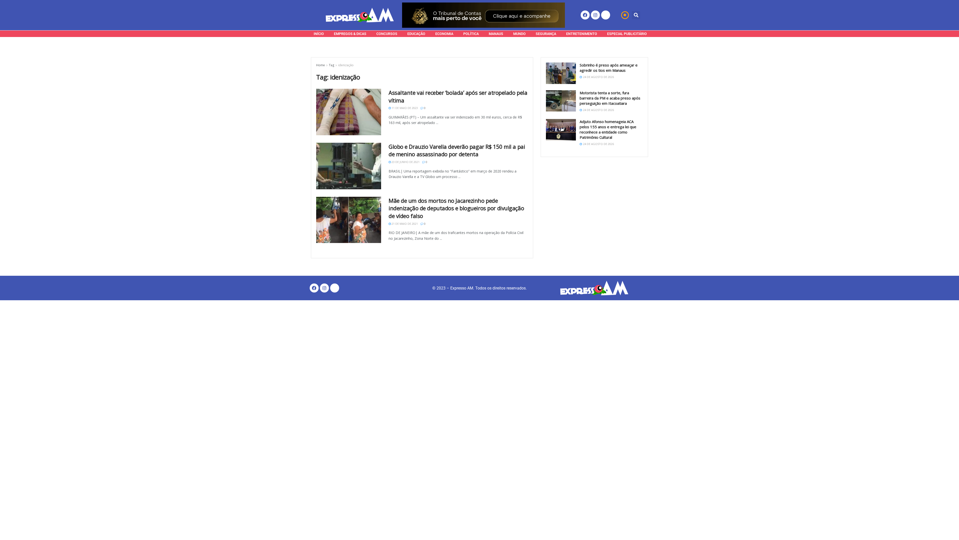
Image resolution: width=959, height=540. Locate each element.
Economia (444, 34)
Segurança (546, 34)
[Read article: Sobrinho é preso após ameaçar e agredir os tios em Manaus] (561, 73)
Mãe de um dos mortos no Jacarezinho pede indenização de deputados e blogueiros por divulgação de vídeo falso (456, 208)
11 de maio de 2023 (404, 108)
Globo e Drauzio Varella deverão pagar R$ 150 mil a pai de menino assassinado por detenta (457, 150)
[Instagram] (595, 15)
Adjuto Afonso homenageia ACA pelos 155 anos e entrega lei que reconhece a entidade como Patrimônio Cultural (608, 129)
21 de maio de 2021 (404, 224)
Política (471, 34)
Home (320, 65)
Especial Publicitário (627, 34)
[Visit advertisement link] (483, 15)
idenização (346, 65)
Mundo (519, 34)
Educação (416, 34)
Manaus (496, 34)
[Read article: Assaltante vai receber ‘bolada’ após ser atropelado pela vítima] (348, 112)
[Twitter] (605, 15)
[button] (636, 15)
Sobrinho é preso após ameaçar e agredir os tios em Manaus (609, 67)
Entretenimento (581, 34)
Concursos (386, 34)
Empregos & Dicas (350, 34)
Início (319, 34)
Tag (331, 65)
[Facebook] (585, 15)
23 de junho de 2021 (405, 162)
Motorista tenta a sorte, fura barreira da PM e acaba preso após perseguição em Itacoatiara (610, 98)
